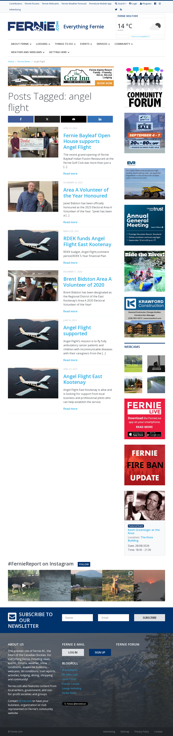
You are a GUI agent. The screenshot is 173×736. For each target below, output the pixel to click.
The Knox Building (140, 538)
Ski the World (69, 692)
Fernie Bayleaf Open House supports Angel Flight (86, 141)
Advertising (15, 9)
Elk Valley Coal (69, 674)
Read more (70, 173)
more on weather (140, 36)
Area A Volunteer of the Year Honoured (86, 192)
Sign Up (100, 652)
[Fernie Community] (35, 25)
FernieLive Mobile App (100, 3)
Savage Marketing (71, 688)
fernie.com (25, 701)
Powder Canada (70, 683)
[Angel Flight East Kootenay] (33, 383)
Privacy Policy (142, 731)
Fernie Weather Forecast (74, 3)
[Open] (23, 585)
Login (134, 3)
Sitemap (124, 731)
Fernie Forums (32, 3)
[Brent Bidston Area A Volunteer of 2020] (33, 285)
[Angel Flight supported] (33, 334)
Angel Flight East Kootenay (82, 379)
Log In (72, 652)
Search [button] (121, 3)
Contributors (15, 3)
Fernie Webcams (50, 3)
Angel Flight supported (77, 330)
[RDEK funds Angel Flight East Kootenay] (33, 245)
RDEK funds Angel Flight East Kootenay (87, 241)
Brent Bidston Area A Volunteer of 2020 (87, 281)
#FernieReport (69, 670)
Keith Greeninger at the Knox (144, 531)
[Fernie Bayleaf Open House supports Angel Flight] (33, 142)
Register (147, 3)
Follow (84, 564)
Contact (158, 731)
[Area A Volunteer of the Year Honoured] (33, 196)
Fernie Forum (69, 679)
